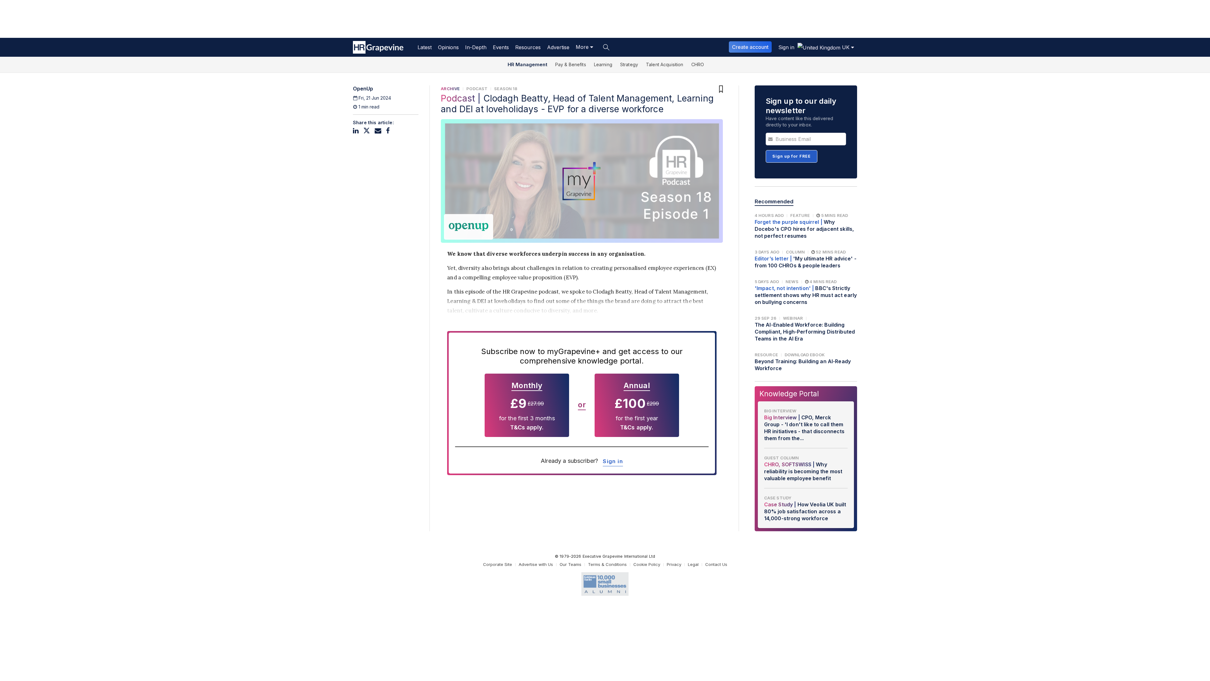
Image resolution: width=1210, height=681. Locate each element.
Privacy (674, 564)
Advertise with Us (536, 564)
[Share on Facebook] (388, 130)
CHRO (697, 64)
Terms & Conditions (607, 564)
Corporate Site (497, 564)
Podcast (476, 88)
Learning (603, 64)
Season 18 (505, 88)
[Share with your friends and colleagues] (378, 130)
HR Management (527, 64)
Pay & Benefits (570, 64)
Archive (450, 88)
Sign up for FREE (791, 156)
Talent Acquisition (664, 64)
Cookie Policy (646, 564)
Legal (693, 564)
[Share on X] (366, 130)
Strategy (629, 64)
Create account (750, 47)
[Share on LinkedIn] (356, 130)
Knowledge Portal (789, 393)
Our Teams (570, 564)
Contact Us (716, 564)
